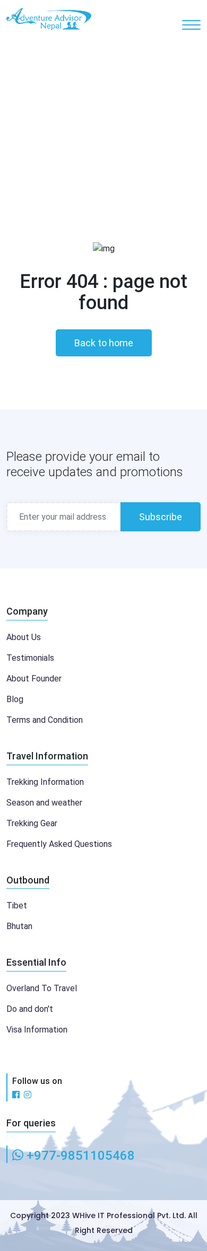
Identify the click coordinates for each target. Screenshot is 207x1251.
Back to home (103, 342)
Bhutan (19, 926)
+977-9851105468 (81, 1155)
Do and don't (29, 1009)
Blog (14, 699)
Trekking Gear (31, 823)
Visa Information (36, 1030)
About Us (23, 637)
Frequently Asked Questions (59, 844)
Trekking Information (45, 782)
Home (87, 129)
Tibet (16, 905)
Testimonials (30, 658)
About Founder (34, 678)
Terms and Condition (44, 720)
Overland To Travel (41, 988)
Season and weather (44, 803)
